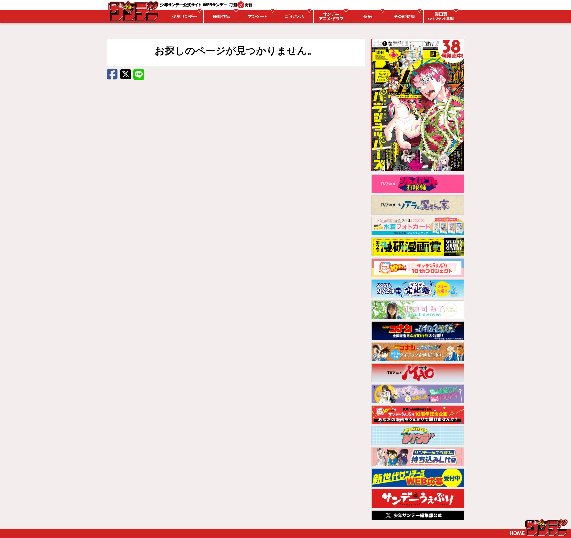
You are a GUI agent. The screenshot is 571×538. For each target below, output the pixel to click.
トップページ (539, 527)
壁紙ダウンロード (367, 16)
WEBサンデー (133, 11)
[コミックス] (294, 16)
